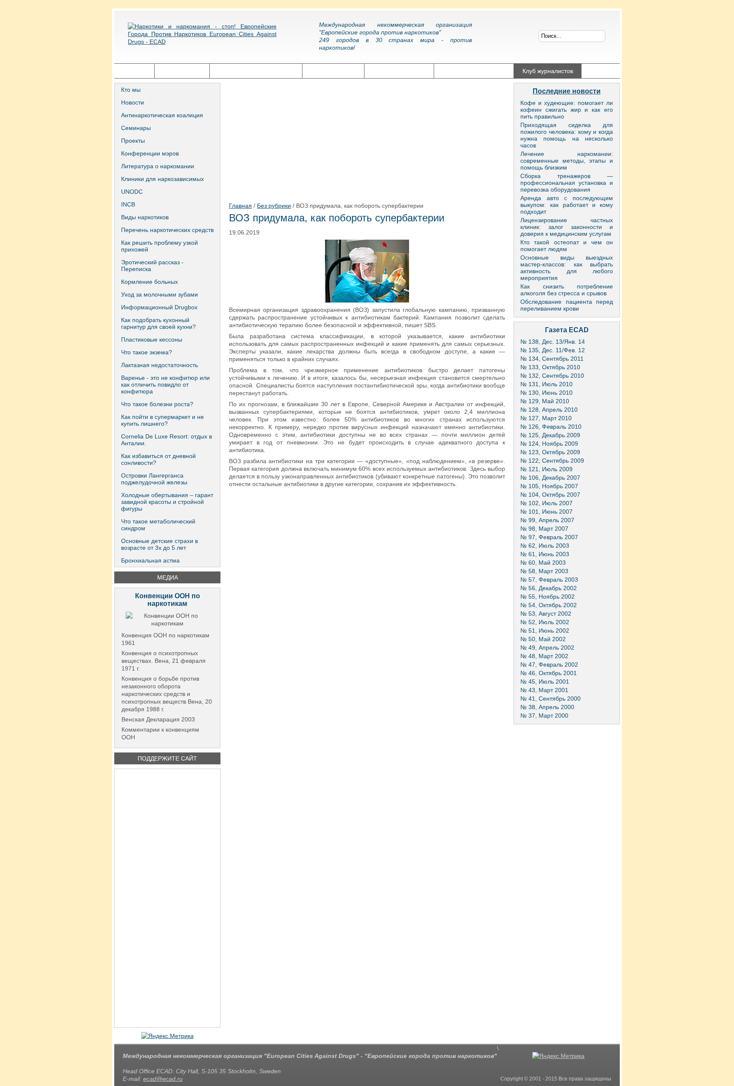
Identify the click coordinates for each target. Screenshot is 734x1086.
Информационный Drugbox (159, 307)
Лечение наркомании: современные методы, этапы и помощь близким (566, 160)
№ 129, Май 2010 (544, 401)
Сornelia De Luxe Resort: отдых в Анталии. (166, 440)
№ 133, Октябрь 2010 (550, 367)
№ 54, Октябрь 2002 (548, 605)
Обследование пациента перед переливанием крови (566, 305)
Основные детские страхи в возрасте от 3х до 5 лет (159, 544)
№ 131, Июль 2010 (546, 384)
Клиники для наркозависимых (162, 178)
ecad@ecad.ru (163, 1078)
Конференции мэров (150, 153)
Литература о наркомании (157, 166)
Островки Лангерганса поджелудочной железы (154, 479)
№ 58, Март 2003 (544, 571)
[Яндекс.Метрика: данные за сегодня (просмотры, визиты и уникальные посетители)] (167, 1036)
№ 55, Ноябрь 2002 (547, 596)
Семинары (136, 127)
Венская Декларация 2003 (158, 719)
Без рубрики (274, 205)
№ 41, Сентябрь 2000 (550, 698)
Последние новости (567, 91)
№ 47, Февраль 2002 (549, 664)
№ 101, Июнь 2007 (546, 511)
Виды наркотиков (145, 217)
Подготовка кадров (399, 71)
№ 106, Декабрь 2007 (550, 477)
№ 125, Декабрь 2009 (550, 435)
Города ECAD (182, 71)
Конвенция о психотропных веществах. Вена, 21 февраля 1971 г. (163, 661)
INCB (128, 204)
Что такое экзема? (146, 352)
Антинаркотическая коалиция (162, 115)
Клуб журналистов (547, 71)
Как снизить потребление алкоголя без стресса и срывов (566, 290)
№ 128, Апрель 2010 (549, 409)
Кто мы (131, 89)
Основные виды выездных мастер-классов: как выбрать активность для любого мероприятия (566, 267)
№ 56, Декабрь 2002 (548, 588)
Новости (132, 102)
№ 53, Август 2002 (545, 613)
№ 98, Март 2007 (544, 528)
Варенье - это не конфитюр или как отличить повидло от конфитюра (165, 384)
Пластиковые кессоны (151, 339)
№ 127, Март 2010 (546, 418)
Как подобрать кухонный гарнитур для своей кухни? (158, 323)
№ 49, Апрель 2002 (547, 647)
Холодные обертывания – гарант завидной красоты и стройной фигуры (167, 502)
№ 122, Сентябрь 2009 (552, 460)
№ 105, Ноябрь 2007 (549, 486)
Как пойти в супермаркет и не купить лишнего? (162, 420)
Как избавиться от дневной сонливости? (158, 459)
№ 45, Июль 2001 (544, 681)
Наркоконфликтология (474, 71)
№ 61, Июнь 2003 (544, 554)
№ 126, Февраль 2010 (551, 426)
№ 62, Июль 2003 (544, 545)
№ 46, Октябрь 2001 (548, 673)
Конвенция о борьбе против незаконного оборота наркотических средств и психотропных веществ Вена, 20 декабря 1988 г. (166, 694)
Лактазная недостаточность (159, 365)
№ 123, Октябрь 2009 (550, 452)
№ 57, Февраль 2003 (549, 579)
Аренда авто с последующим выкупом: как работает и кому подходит (566, 205)
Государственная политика (256, 71)
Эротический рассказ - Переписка (152, 265)
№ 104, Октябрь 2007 (550, 494)
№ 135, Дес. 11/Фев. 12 (552, 350)
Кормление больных (149, 281)
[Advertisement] (167, 898)
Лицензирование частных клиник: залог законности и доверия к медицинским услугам (566, 227)
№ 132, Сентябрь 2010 (552, 375)
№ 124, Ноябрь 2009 (549, 443)
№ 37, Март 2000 (544, 715)
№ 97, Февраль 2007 (549, 537)
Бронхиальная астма (150, 560)
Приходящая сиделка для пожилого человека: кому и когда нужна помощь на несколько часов (566, 135)
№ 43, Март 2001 (544, 690)
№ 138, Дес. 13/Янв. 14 (552, 341)
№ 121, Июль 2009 (546, 469)
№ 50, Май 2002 (543, 639)
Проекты (133, 140)
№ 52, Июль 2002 (544, 622)
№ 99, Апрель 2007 (547, 520)
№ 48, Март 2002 (544, 656)
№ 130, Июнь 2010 (546, 392)
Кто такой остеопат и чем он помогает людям (566, 245)
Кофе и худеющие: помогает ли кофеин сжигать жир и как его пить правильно (566, 109)
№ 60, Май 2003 (543, 562)
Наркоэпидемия (333, 71)
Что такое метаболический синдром (158, 525)
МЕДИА (167, 577)
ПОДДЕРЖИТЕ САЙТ (167, 758)
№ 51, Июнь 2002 (544, 630)
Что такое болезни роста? (157, 404)
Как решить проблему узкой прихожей (159, 246)
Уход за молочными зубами (159, 294)
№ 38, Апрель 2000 (547, 707)
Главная (134, 71)
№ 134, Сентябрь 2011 (552, 358)
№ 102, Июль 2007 (546, 503)
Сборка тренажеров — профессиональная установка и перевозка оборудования (566, 183)
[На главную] (202, 40)
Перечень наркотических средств (167, 229)
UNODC (132, 191)
